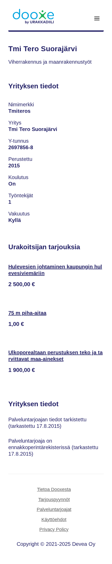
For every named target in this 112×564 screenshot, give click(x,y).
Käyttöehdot (53, 519)
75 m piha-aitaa (27, 313)
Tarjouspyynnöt (54, 499)
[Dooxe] (33, 23)
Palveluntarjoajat (54, 509)
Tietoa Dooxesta (54, 489)
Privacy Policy (54, 529)
